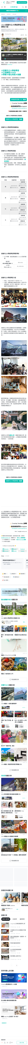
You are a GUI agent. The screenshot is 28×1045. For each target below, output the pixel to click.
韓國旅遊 (3, 14)
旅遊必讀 (14, 14)
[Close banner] (1, 2)
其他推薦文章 (15, 679)
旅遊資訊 (8, 14)
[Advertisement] (14, 241)
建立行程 (22, 1042)
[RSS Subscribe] (7, 1042)
